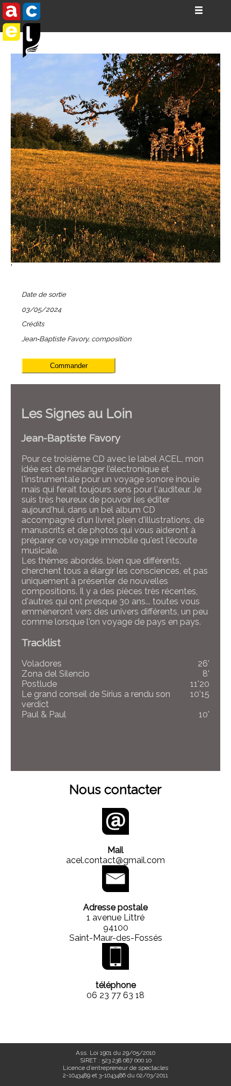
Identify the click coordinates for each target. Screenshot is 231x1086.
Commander (69, 366)
